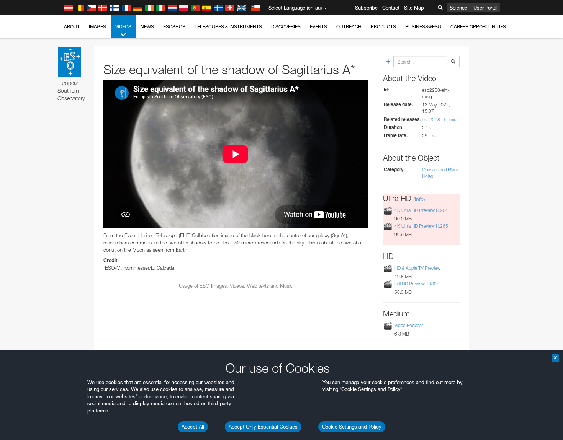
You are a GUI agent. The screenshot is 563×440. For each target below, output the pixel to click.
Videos (123, 26)
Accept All (193, 427)
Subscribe (366, 8)
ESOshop (174, 26)
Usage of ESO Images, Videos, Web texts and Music (236, 286)
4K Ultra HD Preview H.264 (421, 210)
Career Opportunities (478, 26)
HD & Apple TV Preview (417, 268)
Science (458, 8)
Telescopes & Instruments (228, 26)
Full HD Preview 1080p (416, 284)
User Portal (485, 8)
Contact (390, 8)
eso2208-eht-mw (439, 119)
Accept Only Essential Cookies (263, 427)
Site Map (414, 8)
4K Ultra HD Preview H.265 (421, 226)
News (147, 26)
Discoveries (286, 26)
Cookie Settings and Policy (351, 427)
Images (97, 26)
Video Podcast (408, 325)
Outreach (349, 26)
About (72, 26)
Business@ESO (423, 26)
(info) (419, 199)
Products (383, 26)
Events (318, 26)
